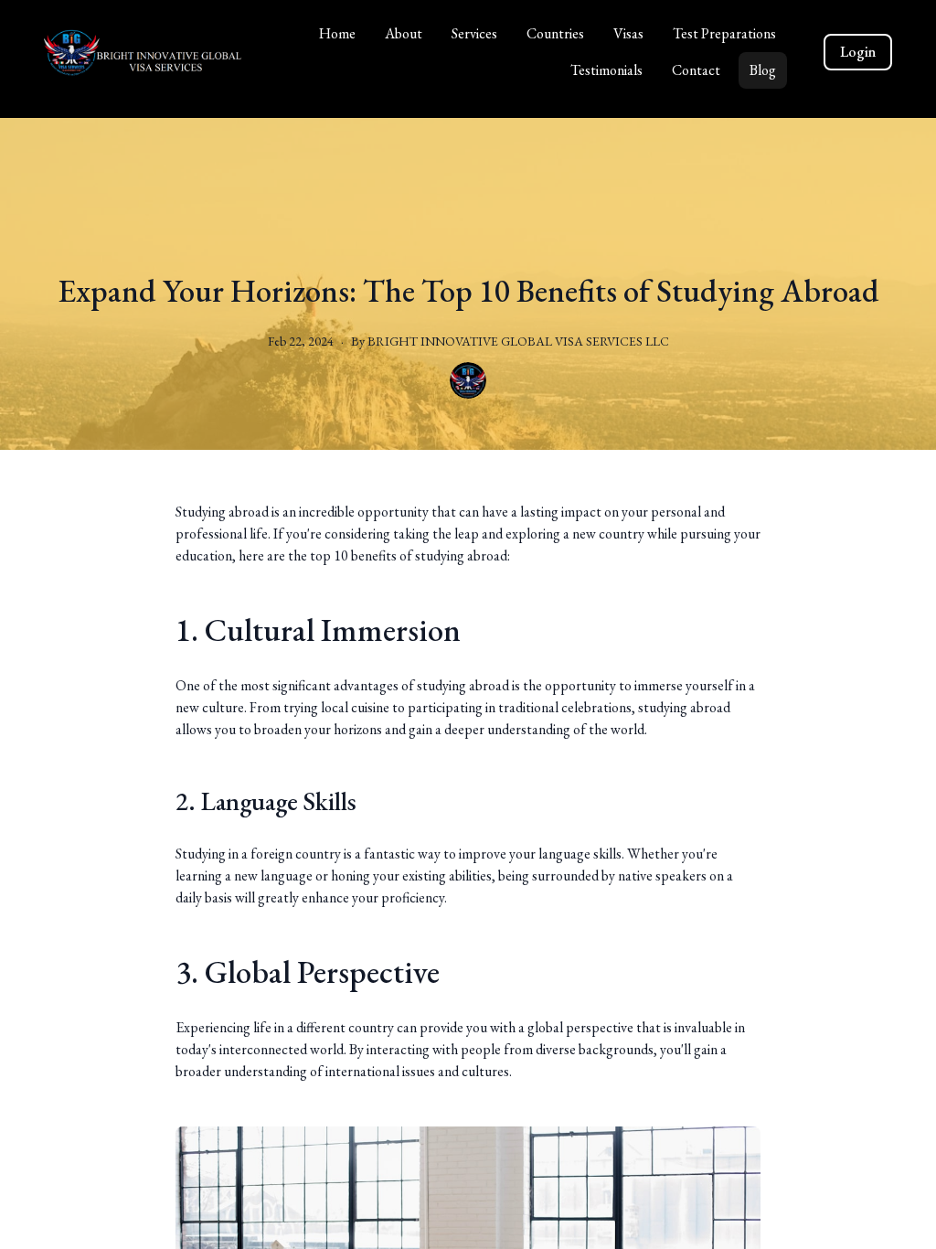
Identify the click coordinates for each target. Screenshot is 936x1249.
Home (337, 33)
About (403, 33)
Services (474, 33)
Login (858, 51)
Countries (555, 33)
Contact (696, 70)
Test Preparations (724, 33)
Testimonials (606, 70)
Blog (763, 70)
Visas (628, 33)
